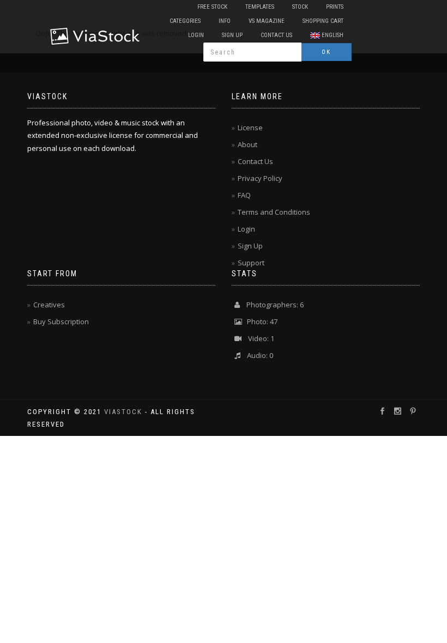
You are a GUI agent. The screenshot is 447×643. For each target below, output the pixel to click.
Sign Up (232, 35)
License (250, 127)
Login (196, 35)
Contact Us (276, 35)
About (247, 144)
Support (251, 263)
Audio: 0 (256, 355)
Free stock (212, 6)
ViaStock (123, 412)
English (331, 35)
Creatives (49, 305)
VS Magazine (267, 21)
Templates (259, 6)
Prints (334, 6)
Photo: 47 (259, 321)
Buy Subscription (61, 321)
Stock (300, 6)
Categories (185, 21)
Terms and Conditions (274, 212)
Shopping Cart (323, 21)
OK (326, 52)
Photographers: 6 (272, 305)
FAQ (244, 195)
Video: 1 (257, 338)
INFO (225, 21)
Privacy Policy (260, 178)
